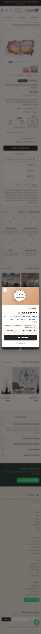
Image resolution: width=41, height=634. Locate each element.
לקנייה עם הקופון (21, 338)
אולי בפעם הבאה (20, 343)
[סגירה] (5, 290)
